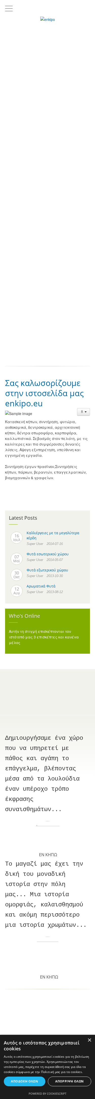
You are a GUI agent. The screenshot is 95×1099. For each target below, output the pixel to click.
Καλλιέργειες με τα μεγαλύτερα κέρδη (53, 535)
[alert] (47, 1067)
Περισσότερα (48, 128)
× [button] (89, 1040)
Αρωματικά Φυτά (41, 586)
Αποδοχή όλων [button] (24, 1081)
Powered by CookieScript (47, 1093)
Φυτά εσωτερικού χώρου (48, 554)
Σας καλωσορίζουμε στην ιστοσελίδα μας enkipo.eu (44, 393)
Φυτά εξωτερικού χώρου (47, 570)
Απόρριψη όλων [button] (69, 1081)
